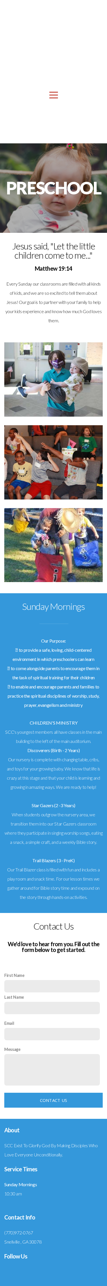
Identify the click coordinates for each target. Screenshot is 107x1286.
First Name (14, 975)
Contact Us (53, 1100)
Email (9, 1023)
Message (12, 1049)
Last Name (14, 997)
